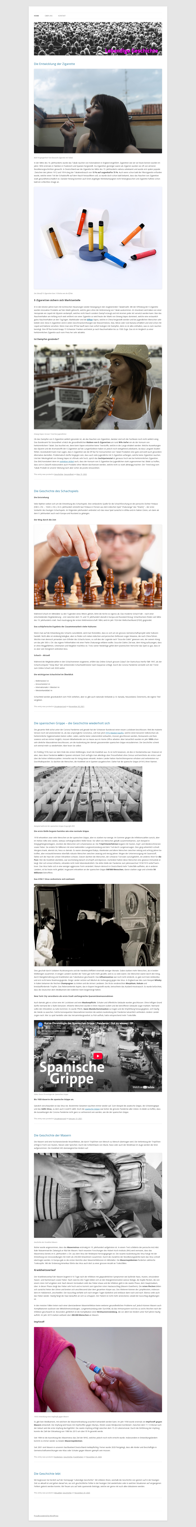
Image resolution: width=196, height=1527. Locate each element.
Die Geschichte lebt (47, 1474)
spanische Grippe (92, 1109)
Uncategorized (60, 706)
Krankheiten (78, 1457)
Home (36, 16)
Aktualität (58, 1493)
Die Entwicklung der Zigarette (54, 64)
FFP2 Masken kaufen (114, 733)
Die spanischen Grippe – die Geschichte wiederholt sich (72, 723)
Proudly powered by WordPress (46, 1516)
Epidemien (58, 1457)
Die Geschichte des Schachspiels (56, 491)
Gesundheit (69, 474)
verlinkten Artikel (67, 461)
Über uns (48, 16)
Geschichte (58, 474)
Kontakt (62, 16)
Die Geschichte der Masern (52, 1135)
